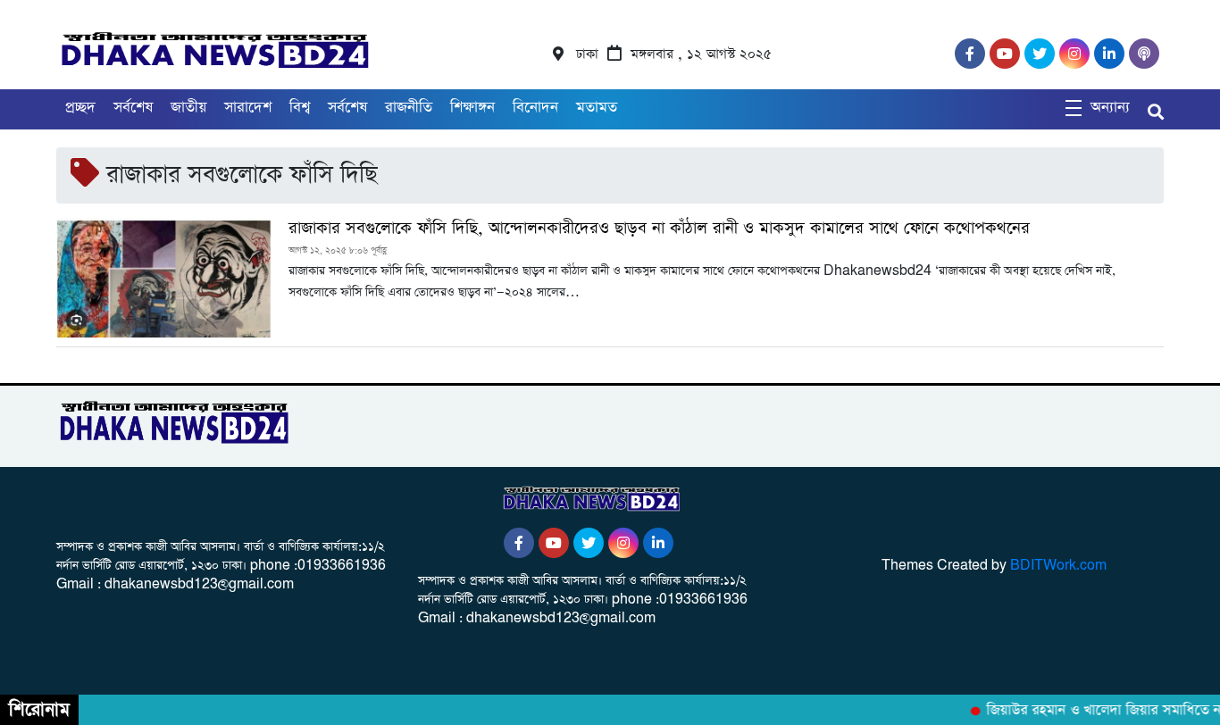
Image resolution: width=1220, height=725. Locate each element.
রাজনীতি (408, 107)
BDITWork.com (1058, 565)
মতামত (596, 107)
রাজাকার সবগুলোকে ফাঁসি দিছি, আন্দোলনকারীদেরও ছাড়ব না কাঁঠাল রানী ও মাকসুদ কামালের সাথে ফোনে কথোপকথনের (659, 228)
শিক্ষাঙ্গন (472, 107)
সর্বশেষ (133, 107)
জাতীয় (188, 107)
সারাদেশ (248, 107)
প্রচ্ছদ (80, 107)
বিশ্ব (299, 107)
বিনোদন (535, 107)
